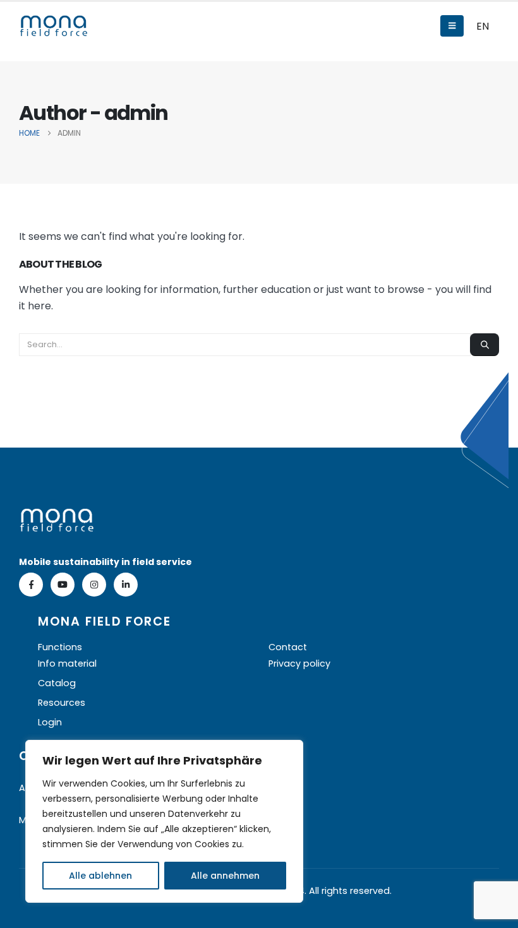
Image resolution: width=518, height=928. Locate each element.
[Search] (484, 344)
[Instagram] (94, 585)
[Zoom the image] (57, 516)
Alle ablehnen (100, 875)
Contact (287, 647)
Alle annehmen (225, 875)
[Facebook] (31, 585)
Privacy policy (299, 663)
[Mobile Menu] (452, 26)
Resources (61, 702)
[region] (164, 821)
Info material (67, 663)
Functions (60, 647)
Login (50, 722)
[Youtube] (63, 585)
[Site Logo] (53, 26)
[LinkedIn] (126, 585)
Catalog (57, 683)
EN (482, 26)
